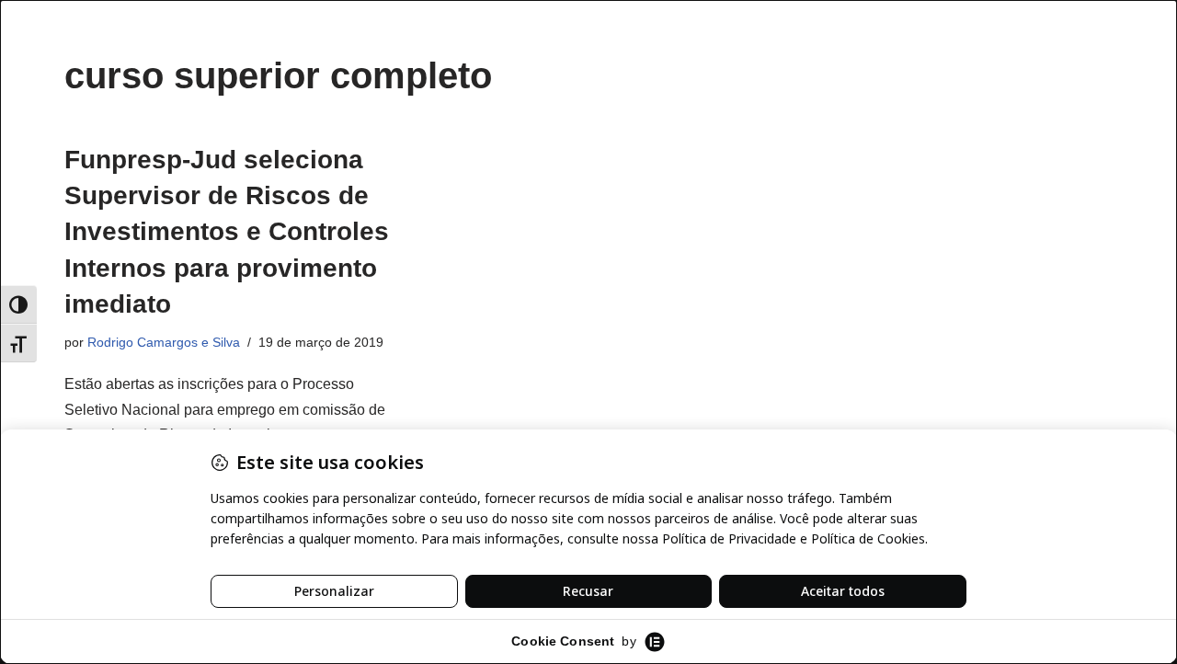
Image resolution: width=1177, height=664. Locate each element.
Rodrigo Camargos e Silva (163, 342)
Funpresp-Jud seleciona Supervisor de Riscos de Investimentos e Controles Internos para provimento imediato (226, 231)
